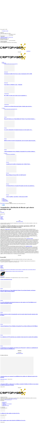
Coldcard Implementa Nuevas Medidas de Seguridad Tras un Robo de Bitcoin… (20, 151)
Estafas (3, 198)
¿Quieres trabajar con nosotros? (7, 403)
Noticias (3, 108)
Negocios (5, 153)
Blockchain (9, 63)
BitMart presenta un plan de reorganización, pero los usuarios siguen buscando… (20, 140)
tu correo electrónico (12, 40)
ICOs (17, 63)
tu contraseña (11, 35)
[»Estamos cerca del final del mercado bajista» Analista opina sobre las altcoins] (9, 103)
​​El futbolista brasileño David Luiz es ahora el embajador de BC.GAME (18, 73)
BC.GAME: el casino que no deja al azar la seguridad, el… (15, 95)
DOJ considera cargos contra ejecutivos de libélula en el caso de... (13, 420)
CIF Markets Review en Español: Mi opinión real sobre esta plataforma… (20, 185)
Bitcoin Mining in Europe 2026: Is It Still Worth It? (16, 174)
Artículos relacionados (4, 279)
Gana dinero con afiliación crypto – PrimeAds (13, 84)
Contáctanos (4, 404)
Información (6, 82)
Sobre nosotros (4, 402)
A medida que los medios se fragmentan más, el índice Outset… (18, 164)
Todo (5, 63)
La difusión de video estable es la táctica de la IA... (10, 413)
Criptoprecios (4, 199)
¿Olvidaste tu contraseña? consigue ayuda (6, 37)
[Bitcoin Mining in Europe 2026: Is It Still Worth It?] (11, 172)
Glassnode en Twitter (30, 238)
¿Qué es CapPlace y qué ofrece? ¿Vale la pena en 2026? (17, 196)
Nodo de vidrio (7, 229)
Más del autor (10, 279)
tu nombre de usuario (12, 34)
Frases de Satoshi (4, 200)
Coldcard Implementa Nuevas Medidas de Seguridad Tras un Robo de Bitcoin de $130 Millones (19, 326)
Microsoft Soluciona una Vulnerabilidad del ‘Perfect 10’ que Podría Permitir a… (19, 118)
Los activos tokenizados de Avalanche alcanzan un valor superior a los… (18, 129)
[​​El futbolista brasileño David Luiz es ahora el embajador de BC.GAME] (9, 71)
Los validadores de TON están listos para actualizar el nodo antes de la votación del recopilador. (19, 336)
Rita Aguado (2, 212)
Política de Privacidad (14, 398)
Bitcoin (7, 63)
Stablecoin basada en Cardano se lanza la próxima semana (14, 271)
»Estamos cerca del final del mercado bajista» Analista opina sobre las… (18, 106)
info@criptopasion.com (8, 399)
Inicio (3, 62)
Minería (14, 154)
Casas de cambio (10, 154)
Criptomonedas (13, 63)
